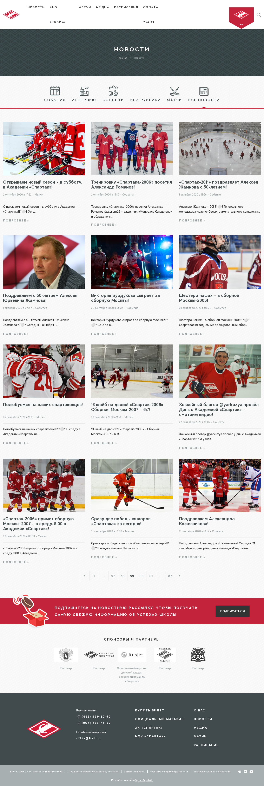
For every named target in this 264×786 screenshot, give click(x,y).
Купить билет (149, 710)
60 (141, 576)
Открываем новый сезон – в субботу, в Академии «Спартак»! (42, 184)
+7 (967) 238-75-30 (93, 722)
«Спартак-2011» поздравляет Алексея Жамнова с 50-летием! (218, 184)
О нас (199, 710)
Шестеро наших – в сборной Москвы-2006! (209, 298)
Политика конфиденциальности (169, 771)
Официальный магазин (159, 719)
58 (123, 576)
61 (151, 576)
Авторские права (134, 771)
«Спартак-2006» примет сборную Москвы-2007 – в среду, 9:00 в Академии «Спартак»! (38, 523)
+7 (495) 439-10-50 (93, 716)
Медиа (200, 727)
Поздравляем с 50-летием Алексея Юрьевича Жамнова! (40, 298)
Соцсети (128, 194)
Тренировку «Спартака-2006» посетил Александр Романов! (131, 184)
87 (170, 576)
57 (113, 576)
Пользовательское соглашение (212, 771)
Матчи (39, 194)
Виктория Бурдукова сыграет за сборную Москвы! (125, 298)
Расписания (206, 745)
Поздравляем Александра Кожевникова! (207, 521)
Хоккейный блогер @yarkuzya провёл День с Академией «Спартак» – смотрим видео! (219, 409)
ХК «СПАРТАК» (149, 727)
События (216, 194)
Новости (203, 719)
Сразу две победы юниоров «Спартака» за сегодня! (121, 521)
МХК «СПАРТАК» (150, 736)
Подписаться (232, 611)
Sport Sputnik (144, 780)
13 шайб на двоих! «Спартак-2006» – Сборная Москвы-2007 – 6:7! (129, 407)
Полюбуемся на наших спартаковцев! (43, 404)
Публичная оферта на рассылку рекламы (93, 771)
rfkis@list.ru (88, 738)
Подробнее (14, 220)
